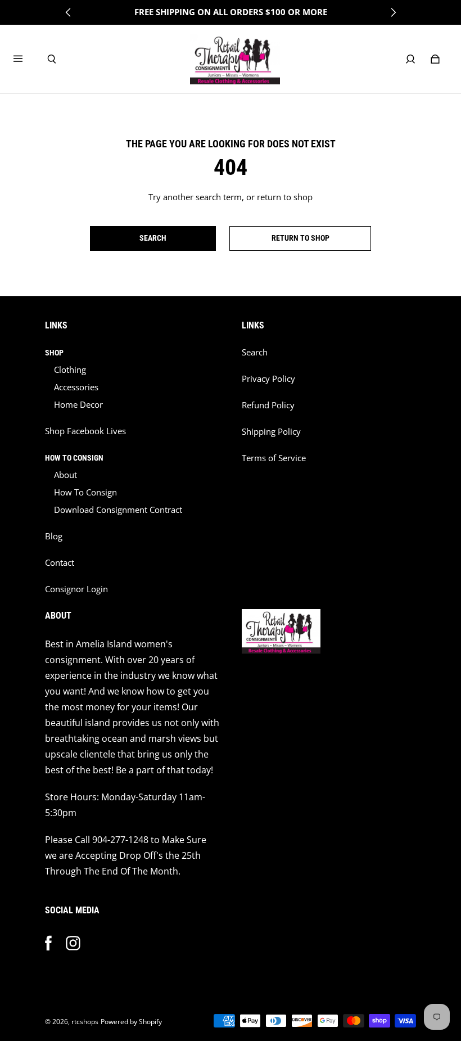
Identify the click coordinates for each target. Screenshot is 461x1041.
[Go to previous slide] (68, 12)
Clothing (70, 370)
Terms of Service (274, 458)
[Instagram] (73, 943)
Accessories (76, 387)
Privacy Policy (268, 379)
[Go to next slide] (392, 12)
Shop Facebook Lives (85, 431)
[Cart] (435, 59)
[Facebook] (48, 943)
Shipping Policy (271, 432)
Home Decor (78, 405)
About (65, 475)
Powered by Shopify (131, 1021)
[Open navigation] (25, 59)
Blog (53, 536)
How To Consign (85, 492)
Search (255, 352)
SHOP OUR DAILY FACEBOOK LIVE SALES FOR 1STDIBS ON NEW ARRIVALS (230, 12)
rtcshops (84, 1021)
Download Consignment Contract (118, 510)
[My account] (410, 59)
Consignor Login (76, 589)
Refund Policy (268, 405)
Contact (59, 563)
